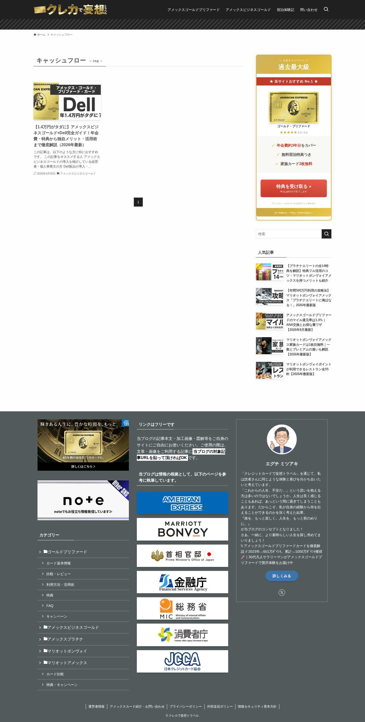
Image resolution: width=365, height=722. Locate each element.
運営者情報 (96, 706)
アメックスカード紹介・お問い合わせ (137, 706)
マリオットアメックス (67, 663)
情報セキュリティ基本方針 (257, 706)
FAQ (49, 606)
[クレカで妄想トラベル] (71, 9)
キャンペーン (56, 616)
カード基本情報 (58, 563)
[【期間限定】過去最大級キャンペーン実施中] (182, 24)
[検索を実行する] (326, 234)
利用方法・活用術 (60, 585)
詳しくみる (282, 576)
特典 (49, 595)
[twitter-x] (282, 592)
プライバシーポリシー (186, 706)
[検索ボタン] (326, 9)
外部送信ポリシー (220, 706)
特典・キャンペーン (62, 685)
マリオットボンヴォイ (67, 651)
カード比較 (55, 674)
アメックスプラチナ (65, 639)
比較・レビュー (58, 574)
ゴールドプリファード (67, 552)
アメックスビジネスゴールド (73, 627)
